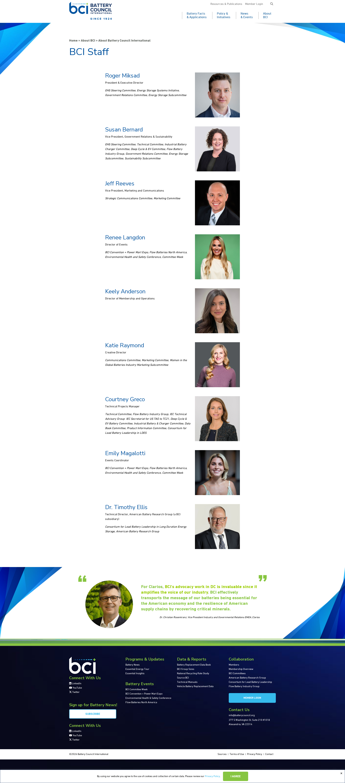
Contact (269, 754)
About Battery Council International (124, 40)
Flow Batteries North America (141, 702)
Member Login (254, 4)
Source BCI (183, 678)
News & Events (247, 15)
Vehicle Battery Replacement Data (195, 686)
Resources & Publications (226, 4)
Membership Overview (241, 669)
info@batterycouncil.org (242, 715)
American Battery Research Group (247, 678)
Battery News (132, 665)
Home (73, 40)
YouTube (77, 688)
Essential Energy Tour (137, 669)
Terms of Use (237, 754)
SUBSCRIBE (92, 714)
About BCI (267, 15)
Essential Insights (134, 673)
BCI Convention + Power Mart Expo (143, 694)
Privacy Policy (212, 776)
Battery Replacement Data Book (194, 665)
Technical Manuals (187, 682)
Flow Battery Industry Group (244, 686)
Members (234, 665)
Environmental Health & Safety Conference (148, 698)
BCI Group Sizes (185, 669)
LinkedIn (76, 683)
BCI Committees (237, 673)
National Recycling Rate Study (193, 673)
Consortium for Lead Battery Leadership (250, 682)
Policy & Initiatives (223, 15)
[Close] (341, 773)
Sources (222, 754)
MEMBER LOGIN (252, 698)
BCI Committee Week (136, 689)
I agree (236, 776)
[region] (172, 776)
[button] (271, 4)
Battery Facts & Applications (197, 15)
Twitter (76, 692)
